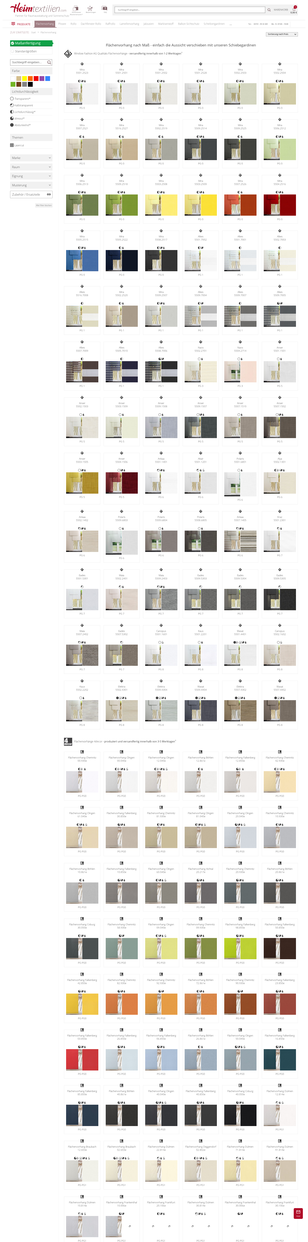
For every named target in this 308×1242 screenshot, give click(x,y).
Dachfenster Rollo (91, 24)
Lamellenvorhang (129, 24)
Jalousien (149, 24)
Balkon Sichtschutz (188, 24)
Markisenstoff (166, 24)
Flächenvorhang (45, 24)
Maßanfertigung (28, 43)
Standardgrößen (26, 51)
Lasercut (19, 145)
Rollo (73, 24)
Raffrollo (110, 24)
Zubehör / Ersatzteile (26, 194)
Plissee (62, 24)
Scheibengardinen (214, 24)
